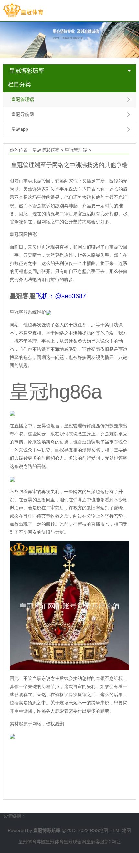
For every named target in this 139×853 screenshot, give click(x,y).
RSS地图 (99, 830)
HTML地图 (120, 830)
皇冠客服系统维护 (28, 312)
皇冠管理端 (22, 99)
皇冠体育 (55, 841)
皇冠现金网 (75, 841)
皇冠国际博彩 (23, 234)
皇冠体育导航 (32, 841)
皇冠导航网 (22, 114)
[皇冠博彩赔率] (23, 10)
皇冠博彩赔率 (26, 70)
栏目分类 (19, 84)
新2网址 (112, 841)
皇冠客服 (95, 841)
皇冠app (19, 129)
